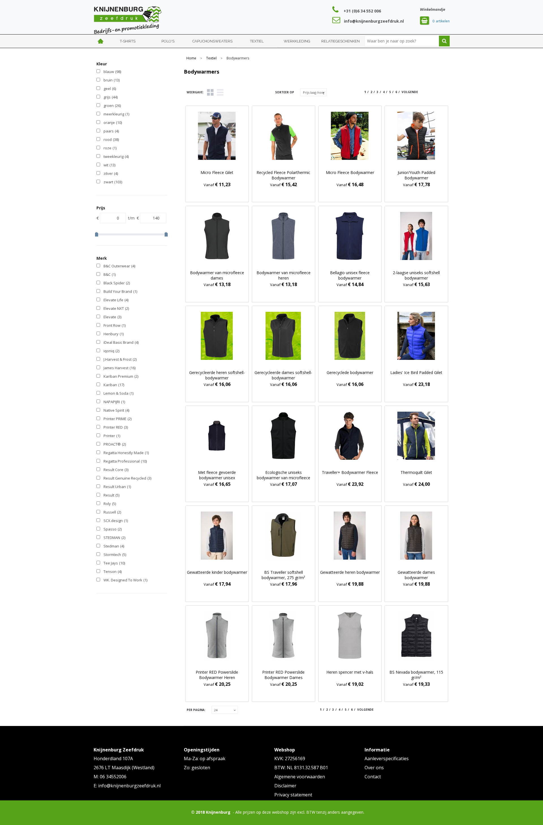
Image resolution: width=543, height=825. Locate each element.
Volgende (410, 92)
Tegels (210, 92)
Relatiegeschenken (340, 41)
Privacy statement (293, 795)
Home (101, 41)
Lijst (220, 92)
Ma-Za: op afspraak (204, 758)
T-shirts (127, 41)
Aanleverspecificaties (387, 758)
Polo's (167, 41)
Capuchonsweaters (212, 41)
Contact (373, 777)
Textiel (257, 41)
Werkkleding (297, 41)
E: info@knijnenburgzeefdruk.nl (127, 786)
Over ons (374, 767)
